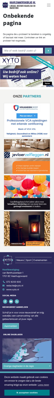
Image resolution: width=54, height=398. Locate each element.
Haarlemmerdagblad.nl (23, 2)
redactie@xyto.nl (14, 285)
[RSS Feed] (17, 301)
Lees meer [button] (43, 385)
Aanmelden (10, 325)
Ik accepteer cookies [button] (27, 392)
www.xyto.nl (12, 289)
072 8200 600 (13, 281)
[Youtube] (11, 301)
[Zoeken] (48, 50)
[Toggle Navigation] (48, 5)
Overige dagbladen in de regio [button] (19, 366)
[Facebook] (5, 301)
